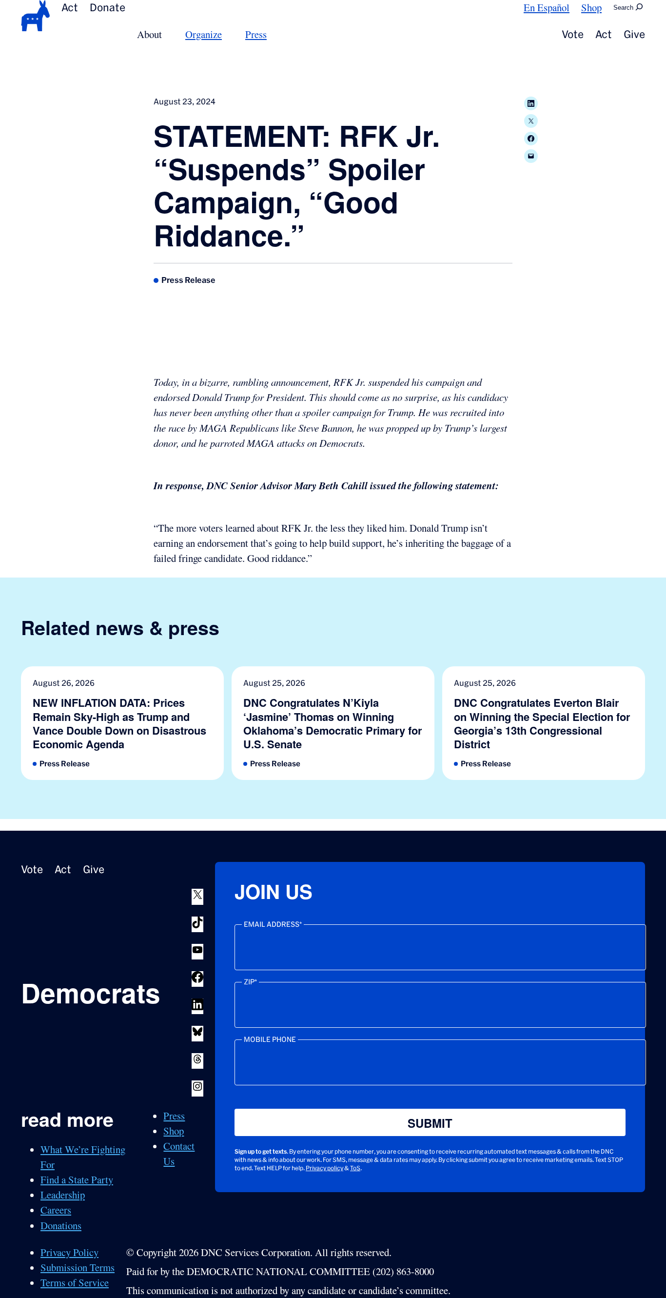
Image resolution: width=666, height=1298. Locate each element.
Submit (430, 1123)
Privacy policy (324, 1168)
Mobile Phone (270, 1039)
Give (634, 34)
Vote (573, 34)
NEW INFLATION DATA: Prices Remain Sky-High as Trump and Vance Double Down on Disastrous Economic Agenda (119, 723)
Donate (107, 7)
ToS (355, 1168)
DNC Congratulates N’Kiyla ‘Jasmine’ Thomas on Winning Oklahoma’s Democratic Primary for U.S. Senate (332, 723)
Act (69, 7)
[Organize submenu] (228, 34)
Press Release (188, 280)
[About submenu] (168, 34)
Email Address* (273, 924)
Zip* (250, 981)
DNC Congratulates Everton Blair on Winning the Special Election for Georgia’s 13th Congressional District (542, 723)
